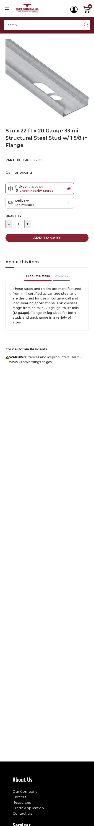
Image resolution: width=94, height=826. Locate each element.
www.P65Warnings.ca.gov (30, 362)
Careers (19, 797)
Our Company (25, 791)
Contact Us (22, 813)
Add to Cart (47, 238)
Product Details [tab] (38, 276)
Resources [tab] (61, 276)
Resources (22, 802)
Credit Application (28, 808)
